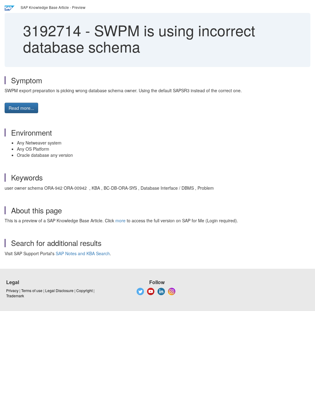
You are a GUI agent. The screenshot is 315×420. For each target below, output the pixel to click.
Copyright (84, 290)
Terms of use (31, 290)
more (120, 220)
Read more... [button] (21, 108)
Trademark (15, 295)
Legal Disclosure (59, 290)
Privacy (12, 290)
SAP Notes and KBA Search (83, 253)
